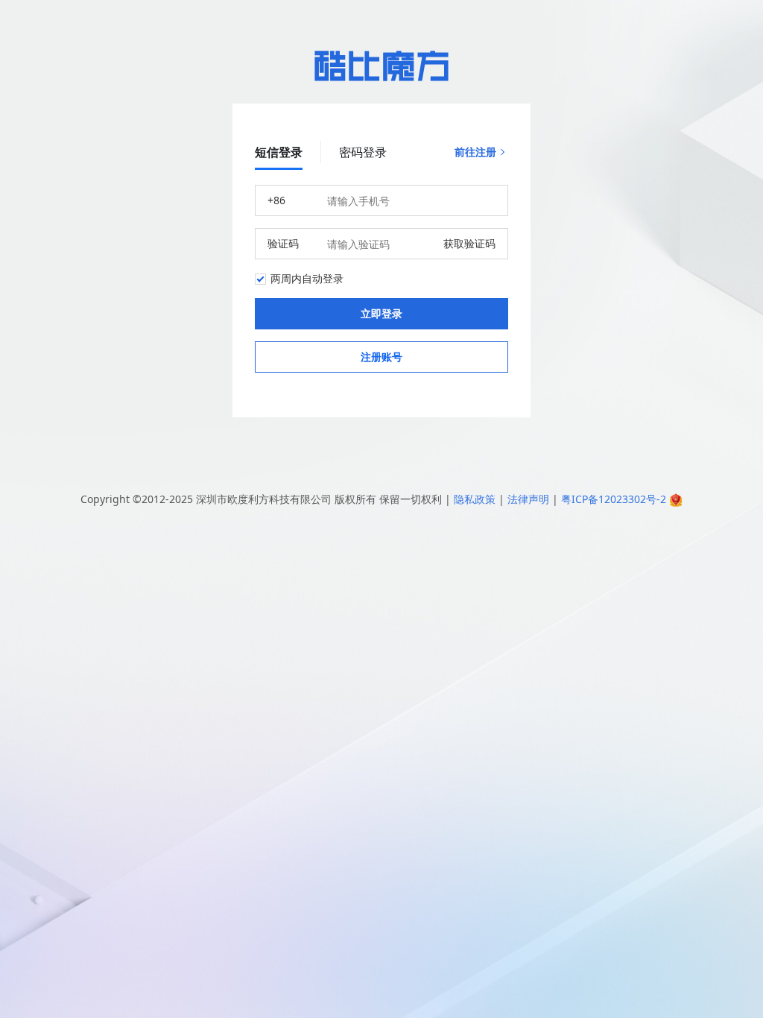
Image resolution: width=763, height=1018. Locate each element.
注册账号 (381, 357)
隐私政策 (475, 499)
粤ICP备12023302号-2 (613, 499)
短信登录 (279, 152)
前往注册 (475, 152)
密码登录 (363, 152)
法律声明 (528, 499)
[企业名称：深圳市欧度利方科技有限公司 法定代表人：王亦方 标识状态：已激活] (676, 499)
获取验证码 (469, 243)
